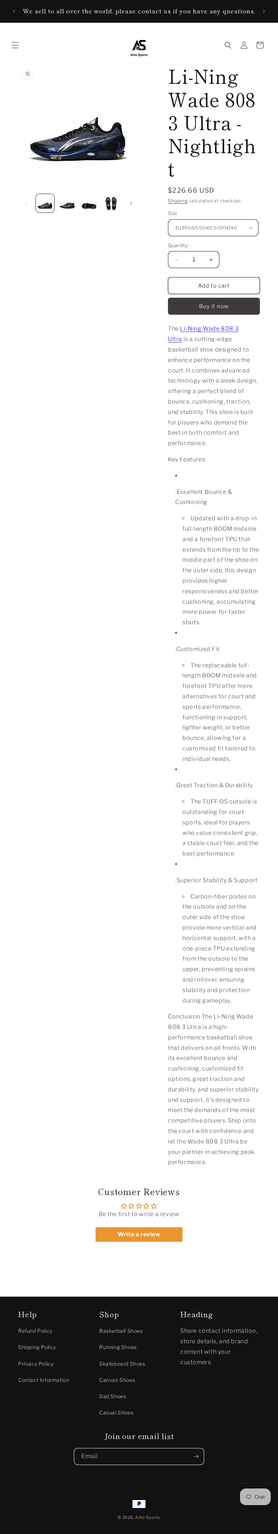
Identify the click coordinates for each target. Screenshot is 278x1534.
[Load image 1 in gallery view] (45, 203)
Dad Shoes (112, 1396)
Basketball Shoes (121, 1331)
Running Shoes (118, 1347)
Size (173, 213)
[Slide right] (131, 203)
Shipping (178, 200)
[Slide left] (26, 203)
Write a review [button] (139, 1234)
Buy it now (214, 306)
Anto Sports (147, 1517)
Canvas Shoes (117, 1380)
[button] (15, 45)
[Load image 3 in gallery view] (89, 203)
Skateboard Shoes (122, 1364)
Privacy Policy (36, 1364)
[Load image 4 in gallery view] (111, 203)
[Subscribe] (196, 1456)
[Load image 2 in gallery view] (67, 203)
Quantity (178, 245)
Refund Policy (35, 1331)
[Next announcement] (264, 11)
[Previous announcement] (14, 11)
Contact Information (43, 1380)
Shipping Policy (37, 1347)
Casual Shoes (116, 1412)
